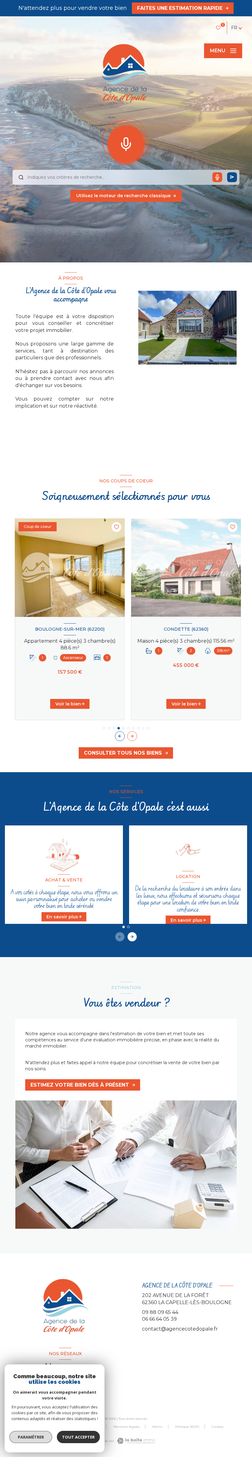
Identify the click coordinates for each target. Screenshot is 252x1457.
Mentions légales (126, 1427)
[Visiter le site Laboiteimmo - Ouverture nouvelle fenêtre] (135, 1441)
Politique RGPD (187, 1427)
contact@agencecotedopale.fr (180, 1329)
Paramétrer (31, 1437)
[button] (132, 736)
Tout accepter (78, 1437)
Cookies (217, 1427)
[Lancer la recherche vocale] (126, 142)
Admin (157, 1427)
